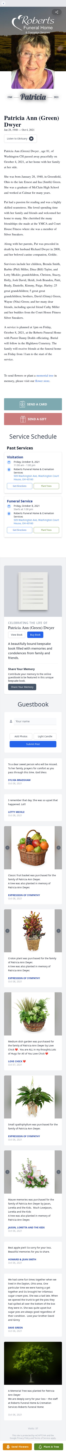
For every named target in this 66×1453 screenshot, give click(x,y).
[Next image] (59, 848)
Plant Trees (46, 486)
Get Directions (19, 486)
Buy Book (35, 634)
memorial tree (44, 375)
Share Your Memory (22, 687)
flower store (42, 381)
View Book (16, 634)
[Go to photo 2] (34, 867)
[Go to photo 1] (32, 867)
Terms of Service (42, 1438)
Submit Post (33, 744)
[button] (33, 847)
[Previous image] (7, 848)
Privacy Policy (23, 1438)
